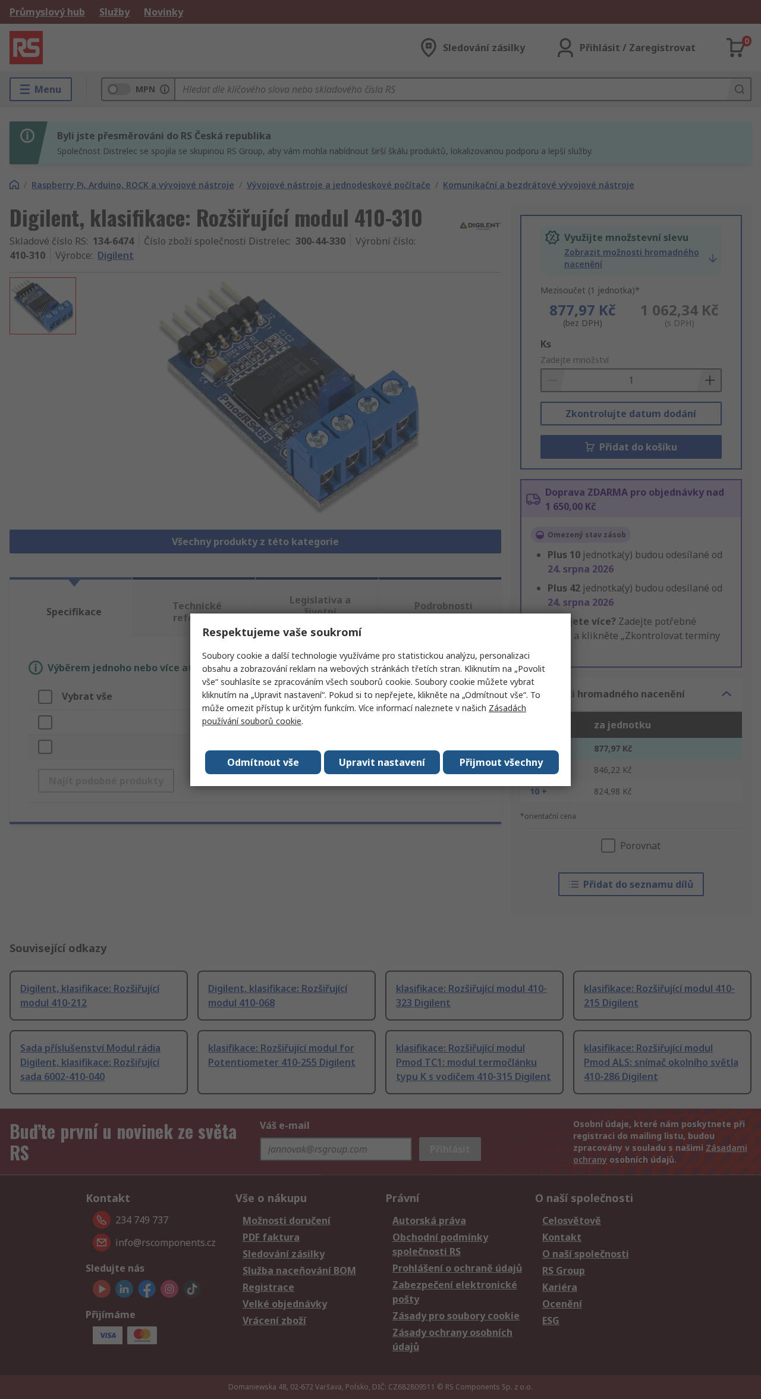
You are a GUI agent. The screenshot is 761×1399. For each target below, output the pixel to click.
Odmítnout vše (263, 762)
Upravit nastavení (382, 762)
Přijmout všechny (501, 762)
